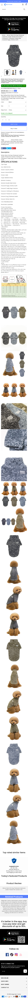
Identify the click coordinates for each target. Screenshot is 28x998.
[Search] (24, 9)
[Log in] (22, 4)
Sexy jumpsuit (10, 143)
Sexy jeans (4, 143)
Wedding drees (5, 144)
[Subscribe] (25, 971)
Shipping (3, 92)
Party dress (13, 141)
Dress (12, 140)
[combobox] (14, 9)
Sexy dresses (20, 141)
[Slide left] (2, 72)
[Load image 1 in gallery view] (7, 72)
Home (3, 35)
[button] (2, 5)
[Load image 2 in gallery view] (14, 72)
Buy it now (14, 128)
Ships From (4, 110)
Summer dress (18, 143)
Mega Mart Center (16, 994)
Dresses (17, 140)
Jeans (20, 140)
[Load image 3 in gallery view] (21, 72)
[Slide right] (25, 72)
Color (2, 102)
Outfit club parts (5, 141)
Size (2, 106)
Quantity (3, 117)
